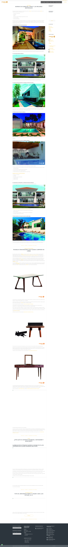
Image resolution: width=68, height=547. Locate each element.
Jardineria (30, 492)
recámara (41, 385)
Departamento (50, 26)
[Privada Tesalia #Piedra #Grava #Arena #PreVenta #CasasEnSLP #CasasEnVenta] (50, 14)
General (29, 5)
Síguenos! (52, 20)
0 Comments (26, 245)
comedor (22, 302)
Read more (29, 515)
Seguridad (50, 30)
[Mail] (66, 2)
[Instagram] (65, 2)
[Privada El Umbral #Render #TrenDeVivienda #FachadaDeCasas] (53, 14)
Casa (27, 5)
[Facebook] (64, 2)
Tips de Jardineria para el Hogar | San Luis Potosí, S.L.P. (28, 494)
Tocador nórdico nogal (21, 388)
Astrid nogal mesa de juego (16, 310)
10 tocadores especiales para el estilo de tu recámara (33, 388)
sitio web (27, 264)
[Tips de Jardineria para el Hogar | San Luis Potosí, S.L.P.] (29, 504)
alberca (17, 50)
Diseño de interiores (27, 248)
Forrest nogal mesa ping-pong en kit (33, 350)
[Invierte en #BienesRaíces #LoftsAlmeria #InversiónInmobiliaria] (50, 18)
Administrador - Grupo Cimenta (33, 245)
